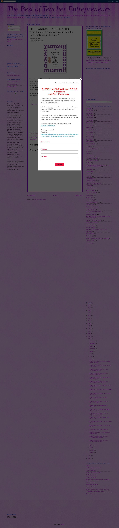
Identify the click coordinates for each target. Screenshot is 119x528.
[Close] (80, 79)
